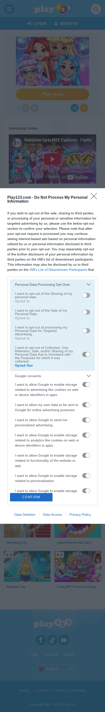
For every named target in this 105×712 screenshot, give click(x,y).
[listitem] (52, 284)
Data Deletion (24, 514)
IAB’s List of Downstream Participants (58, 270)
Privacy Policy (80, 514)
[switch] (86, 295)
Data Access (52, 514)
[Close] (95, 197)
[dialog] (52, 356)
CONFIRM (31, 497)
